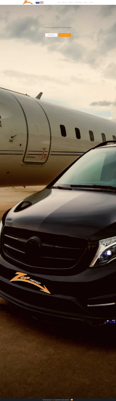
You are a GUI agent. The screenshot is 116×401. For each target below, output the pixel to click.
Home (58, 2)
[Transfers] (28, 2)
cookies (53, 399)
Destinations (78, 2)
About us (64, 2)
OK (71, 399)
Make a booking (64, 35)
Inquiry (85, 2)
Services (71, 2)
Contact (91, 2)
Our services (51, 35)
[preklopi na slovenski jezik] (38, 2)
